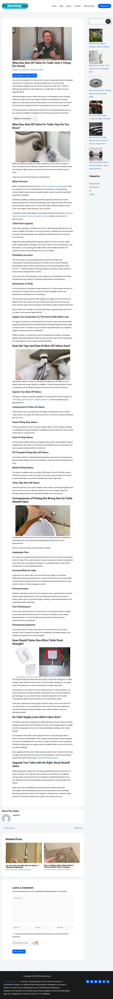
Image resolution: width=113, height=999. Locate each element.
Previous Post (8, 828)
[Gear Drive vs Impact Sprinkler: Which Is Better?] (95, 35)
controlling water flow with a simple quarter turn (31, 399)
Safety (14, 70)
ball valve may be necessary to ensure (34, 216)
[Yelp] (103, 981)
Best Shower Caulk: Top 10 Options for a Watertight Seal (99, 68)
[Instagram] (99, 981)
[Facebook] (87, 981)
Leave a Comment (11, 870)
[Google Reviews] (107, 981)
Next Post (79, 828)
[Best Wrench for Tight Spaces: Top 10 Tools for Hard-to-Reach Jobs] (95, 129)
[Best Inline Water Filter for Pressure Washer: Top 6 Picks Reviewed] (95, 154)
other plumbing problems (48, 758)
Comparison (94, 187)
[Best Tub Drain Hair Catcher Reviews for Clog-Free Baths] (95, 82)
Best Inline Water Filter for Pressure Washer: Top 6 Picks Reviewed (99, 165)
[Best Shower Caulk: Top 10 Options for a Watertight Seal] (95, 57)
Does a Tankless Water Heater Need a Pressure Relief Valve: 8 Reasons (59, 866)
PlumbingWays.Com (12, 981)
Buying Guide (94, 183)
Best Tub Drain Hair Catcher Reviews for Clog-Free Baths (100, 93)
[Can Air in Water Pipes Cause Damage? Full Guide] (95, 107)
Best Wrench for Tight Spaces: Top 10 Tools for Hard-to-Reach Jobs (98, 140)
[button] (104, 6)
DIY (90, 191)
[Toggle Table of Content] (34, 118)
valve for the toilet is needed (51, 186)
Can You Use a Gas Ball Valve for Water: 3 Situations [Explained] (22, 866)
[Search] (108, 21)
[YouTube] (95, 981)
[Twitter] (91, 981)
